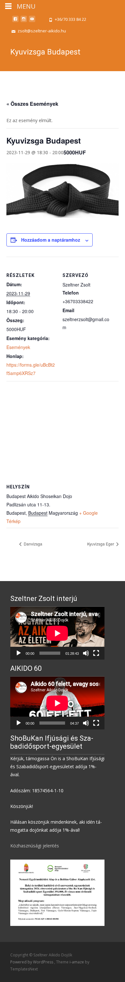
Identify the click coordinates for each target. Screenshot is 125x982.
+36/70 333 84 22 (70, 19)
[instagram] (24, 21)
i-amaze (77, 962)
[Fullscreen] (96, 653)
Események (18, 347)
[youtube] (32, 21)
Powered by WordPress (32, 962)
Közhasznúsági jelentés (34, 846)
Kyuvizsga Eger (101, 543)
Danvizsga (32, 543)
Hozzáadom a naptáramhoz (50, 240)
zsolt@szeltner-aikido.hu (42, 31)
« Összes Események (32, 103)
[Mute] (86, 653)
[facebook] (15, 21)
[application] (57, 633)
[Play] (18, 653)
